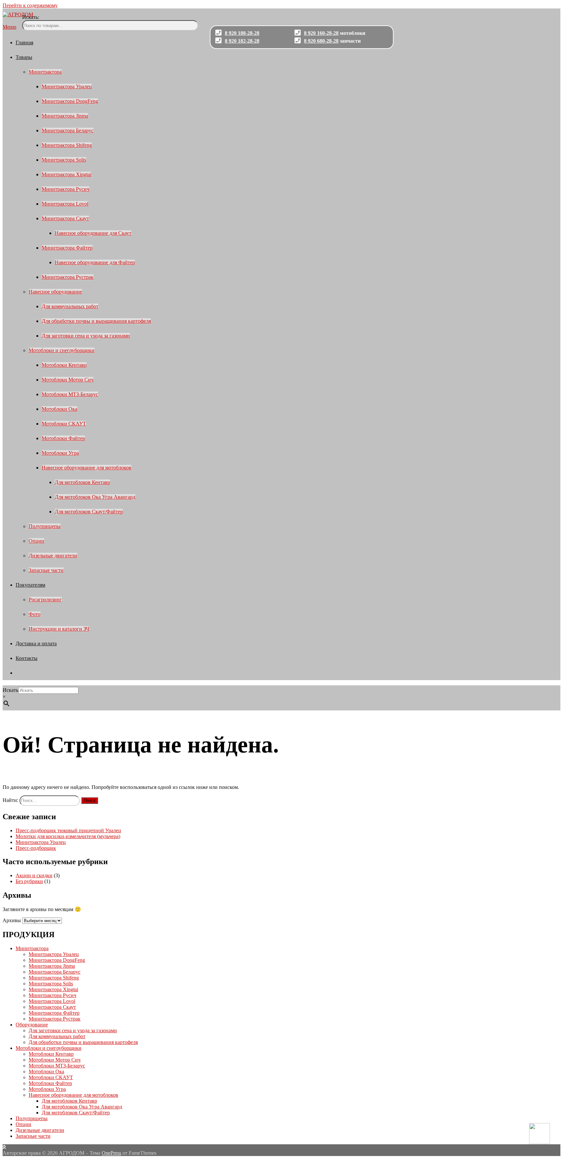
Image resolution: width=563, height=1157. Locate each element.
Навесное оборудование (55, 291)
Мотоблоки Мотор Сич (68, 379)
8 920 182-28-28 (242, 41)
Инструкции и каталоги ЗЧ (59, 629)
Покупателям (30, 585)
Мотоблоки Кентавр (64, 365)
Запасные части (46, 570)
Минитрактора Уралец (67, 86)
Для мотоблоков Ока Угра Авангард (95, 497)
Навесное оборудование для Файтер (95, 262)
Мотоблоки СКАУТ (64, 423)
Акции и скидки (34, 875)
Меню (9, 27)
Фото (34, 614)
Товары (24, 57)
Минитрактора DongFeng (70, 101)
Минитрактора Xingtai (66, 174)
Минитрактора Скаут (65, 218)
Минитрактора (45, 72)
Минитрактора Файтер (67, 247)
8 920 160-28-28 (321, 33)
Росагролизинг (45, 599)
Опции (36, 541)
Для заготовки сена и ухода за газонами (86, 335)
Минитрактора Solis (64, 160)
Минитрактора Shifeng (67, 145)
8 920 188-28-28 (242, 33)
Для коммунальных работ (70, 306)
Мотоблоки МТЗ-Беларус (70, 394)
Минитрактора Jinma (65, 116)
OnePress (111, 1153)
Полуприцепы (45, 526)
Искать (10, 690)
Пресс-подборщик (36, 848)
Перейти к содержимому (30, 5)
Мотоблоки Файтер (63, 438)
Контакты (26, 658)
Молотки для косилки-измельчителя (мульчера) (68, 836)
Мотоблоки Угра (60, 453)
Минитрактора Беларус (68, 130)
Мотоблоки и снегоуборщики (61, 350)
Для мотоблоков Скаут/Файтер (89, 511)
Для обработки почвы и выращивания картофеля (96, 321)
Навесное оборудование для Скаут (93, 233)
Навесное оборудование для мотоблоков (86, 467)
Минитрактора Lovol (65, 204)
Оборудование (32, 1024)
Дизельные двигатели (53, 555)
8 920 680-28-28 (321, 41)
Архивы (12, 920)
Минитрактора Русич (65, 189)
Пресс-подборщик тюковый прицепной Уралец (68, 830)
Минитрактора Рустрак (68, 277)
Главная (24, 42)
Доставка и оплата (36, 643)
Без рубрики (29, 881)
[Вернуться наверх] (4, 1147)
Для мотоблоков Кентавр (82, 482)
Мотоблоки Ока (59, 409)
